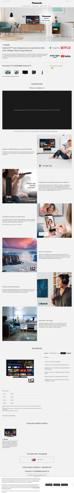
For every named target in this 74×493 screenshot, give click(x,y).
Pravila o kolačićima (36, 487)
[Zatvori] (72, 485)
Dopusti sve (64, 484)
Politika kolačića (57, 110)
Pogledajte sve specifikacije (8, 415)
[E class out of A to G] (52, 68)
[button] (8, 72)
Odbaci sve (57, 484)
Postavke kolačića (49, 484)
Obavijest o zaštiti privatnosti (6, 488)
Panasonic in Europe (6, 1)
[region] (37, 485)
